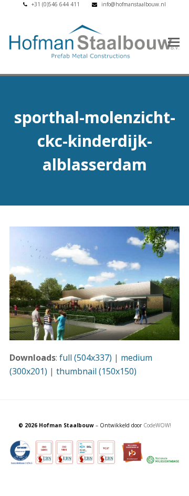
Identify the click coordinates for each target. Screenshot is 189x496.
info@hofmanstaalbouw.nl (133, 4)
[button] (174, 41)
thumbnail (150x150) (96, 371)
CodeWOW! (157, 425)
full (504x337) (85, 357)
